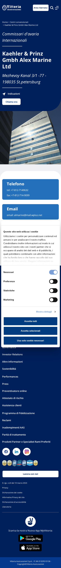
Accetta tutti (30, 321)
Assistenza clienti (11, 405)
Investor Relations (12, 354)
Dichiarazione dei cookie (12, 492)
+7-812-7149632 (19, 190)
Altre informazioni (12, 361)
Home (5, 22)
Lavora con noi (30, 474)
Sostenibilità (9, 368)
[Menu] (57, 8)
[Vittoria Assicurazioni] (11, 8)
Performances (10, 376)
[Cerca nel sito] (52, 8)
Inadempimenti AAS (13, 427)
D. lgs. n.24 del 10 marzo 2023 (14, 483)
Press (5, 383)
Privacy (5, 487)
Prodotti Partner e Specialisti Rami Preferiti (26, 441)
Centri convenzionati (19, 22)
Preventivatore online (14, 391)
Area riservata (41, 8)
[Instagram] (27, 451)
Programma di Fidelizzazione (18, 413)
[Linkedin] (16, 451)
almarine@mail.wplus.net (28, 215)
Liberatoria (6, 507)
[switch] (53, 281)
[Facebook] (6, 451)
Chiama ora (11, 101)
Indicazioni (13, 93)
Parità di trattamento (14, 434)
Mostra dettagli (44, 311)
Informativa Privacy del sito (13, 497)
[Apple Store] (30, 547)
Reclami (6, 420)
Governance (9, 347)
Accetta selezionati (30, 331)
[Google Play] (30, 538)
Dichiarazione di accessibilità (14, 502)
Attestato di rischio (13, 398)
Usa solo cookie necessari (30, 340)
